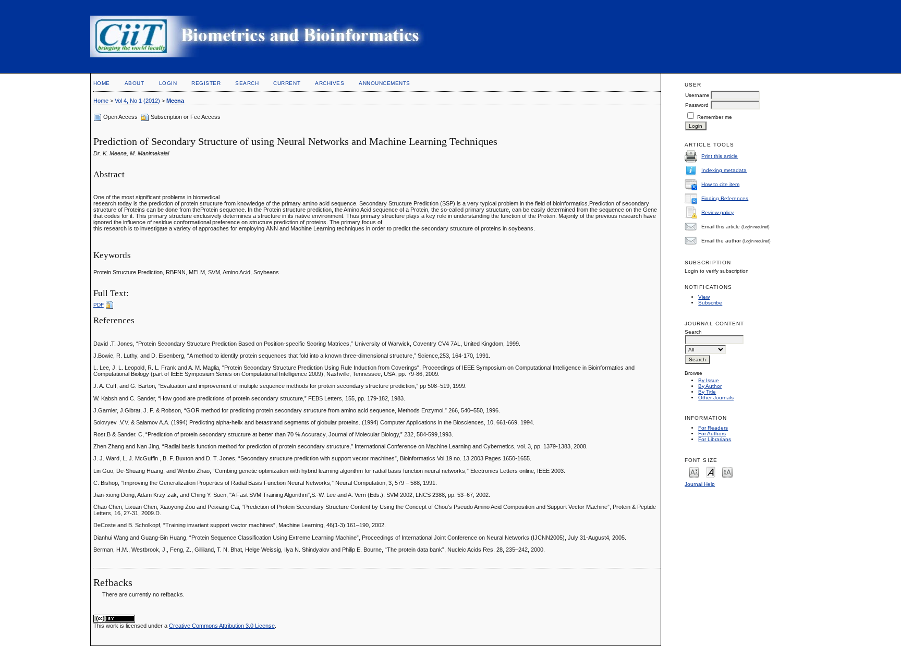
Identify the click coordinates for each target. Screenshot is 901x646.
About (134, 83)
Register (206, 83)
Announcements (384, 83)
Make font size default (710, 472)
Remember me (714, 117)
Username (697, 95)
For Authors (712, 433)
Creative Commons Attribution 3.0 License (222, 626)
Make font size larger (727, 472)
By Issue (708, 380)
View (704, 297)
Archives (329, 83)
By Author (710, 386)
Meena (175, 100)
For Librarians (714, 439)
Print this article (719, 156)
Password (697, 105)
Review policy (717, 212)
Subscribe (710, 303)
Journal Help (700, 484)
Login (168, 83)
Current (286, 83)
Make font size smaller (694, 472)
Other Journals (716, 397)
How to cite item (720, 184)
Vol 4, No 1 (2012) (137, 100)
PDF (98, 305)
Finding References (724, 198)
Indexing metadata (724, 170)
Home (101, 83)
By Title (707, 392)
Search (247, 83)
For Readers (713, 428)
